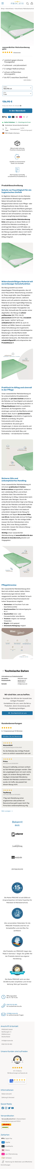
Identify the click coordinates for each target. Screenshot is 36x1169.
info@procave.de (12, 1012)
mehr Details (27, 78)
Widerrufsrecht (7, 1092)
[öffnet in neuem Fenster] (17, 1079)
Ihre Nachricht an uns (19, 712)
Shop (2, 8)
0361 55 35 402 (12, 1003)
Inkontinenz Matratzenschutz (25, 8)
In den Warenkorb (17, 109)
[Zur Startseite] (17, 3)
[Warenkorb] (32, 3)
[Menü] (3, 3)
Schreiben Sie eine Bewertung (12, 735)
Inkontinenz (10, 8)
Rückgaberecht (15, 128)
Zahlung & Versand (8, 1096)
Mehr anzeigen (6, 809)
